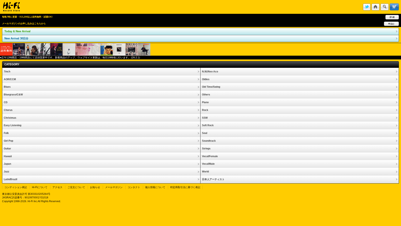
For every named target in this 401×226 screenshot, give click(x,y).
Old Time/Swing (211, 87)
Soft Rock (208, 125)
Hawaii (8, 156)
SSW (205, 118)
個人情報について (155, 187)
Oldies (205, 79)
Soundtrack (209, 141)
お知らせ (95, 187)
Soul (204, 133)
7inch (7, 71)
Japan (7, 164)
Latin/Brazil (10, 179)
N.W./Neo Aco (210, 71)
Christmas (10, 118)
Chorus (8, 110)
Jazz (6, 171)
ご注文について (76, 187)
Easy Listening (12, 125)
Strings (206, 148)
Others (206, 94)
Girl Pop (8, 141)
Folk (6, 133)
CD (6, 102)
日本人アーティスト (213, 179)
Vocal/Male (208, 164)
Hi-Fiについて (39, 187)
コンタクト (134, 187)
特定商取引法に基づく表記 (185, 187)
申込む (391, 24)
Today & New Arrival (17, 31)
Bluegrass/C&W (13, 94)
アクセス (57, 187)
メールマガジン (114, 187)
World (205, 171)
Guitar (7, 148)
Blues (7, 87)
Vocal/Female (210, 156)
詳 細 (392, 17)
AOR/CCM (10, 79)
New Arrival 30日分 (16, 38)
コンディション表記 (15, 187)
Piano (205, 102)
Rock (205, 110)
